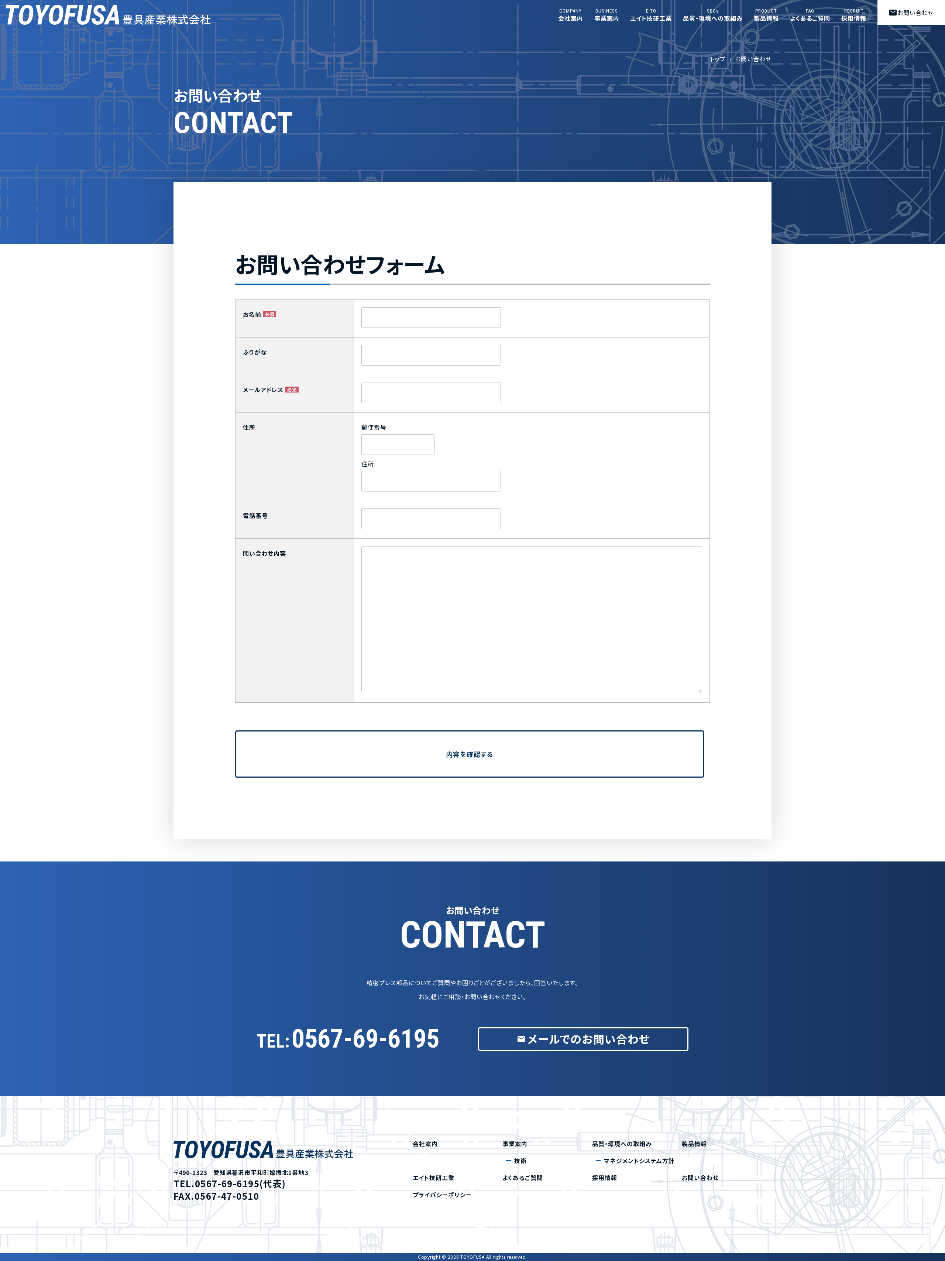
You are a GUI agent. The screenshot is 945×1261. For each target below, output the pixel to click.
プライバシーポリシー (442, 1194)
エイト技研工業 (651, 15)
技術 (520, 1161)
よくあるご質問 (810, 15)
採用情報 (853, 15)
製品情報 (766, 15)
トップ (718, 58)
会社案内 (570, 15)
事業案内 (606, 15)
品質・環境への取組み (713, 15)
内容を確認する (470, 754)
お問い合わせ (911, 12)
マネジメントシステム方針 (639, 1161)
